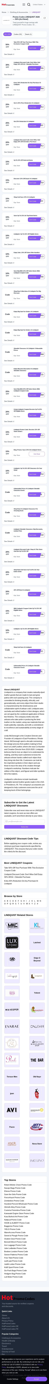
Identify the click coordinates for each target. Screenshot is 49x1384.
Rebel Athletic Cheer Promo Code (18, 1185)
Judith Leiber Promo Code (14, 1264)
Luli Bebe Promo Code (13, 1277)
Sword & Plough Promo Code (16, 1236)
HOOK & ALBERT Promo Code (17, 1223)
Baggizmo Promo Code (13, 1226)
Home (4, 12)
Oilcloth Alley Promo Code (15, 1207)
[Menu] (24, 4)
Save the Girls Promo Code (15, 1194)
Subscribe (24, 827)
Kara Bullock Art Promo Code (16, 1217)
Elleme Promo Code (12, 1191)
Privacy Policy (7, 1321)
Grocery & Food (8, 1352)
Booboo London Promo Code (16, 1251)
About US (6, 1318)
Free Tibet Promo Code (13, 1258)
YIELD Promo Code (12, 1229)
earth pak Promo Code (13, 1261)
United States (38, 4)
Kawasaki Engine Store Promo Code (19, 1213)
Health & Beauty (8, 1341)
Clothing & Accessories (19, 12)
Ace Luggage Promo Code (15, 1245)
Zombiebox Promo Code (14, 1201)
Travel (4, 1346)
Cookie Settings (12, 1379)
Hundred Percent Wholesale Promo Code (21, 1204)
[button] (39, 4)
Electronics (6, 1343)
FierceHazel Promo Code (14, 1198)
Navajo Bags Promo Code (14, 1188)
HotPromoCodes (8, 1324)
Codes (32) (18, 34)
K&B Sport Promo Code (13, 1267)
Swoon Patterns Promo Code (16, 1255)
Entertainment (7, 1349)
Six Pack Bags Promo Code (15, 1270)
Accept (36, 1379)
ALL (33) (7, 34)
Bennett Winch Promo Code (15, 1242)
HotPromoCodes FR (10, 1329)
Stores (4, 1315)
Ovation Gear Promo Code (15, 1239)
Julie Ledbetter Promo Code (15, 1248)
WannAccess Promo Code (15, 1232)
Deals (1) (28, 34)
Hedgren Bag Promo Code (15, 1274)
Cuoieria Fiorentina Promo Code (17, 1210)
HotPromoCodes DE (10, 1326)
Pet (3, 1354)
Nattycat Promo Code (13, 1220)
